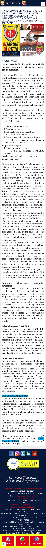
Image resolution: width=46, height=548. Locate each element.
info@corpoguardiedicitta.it (25, 496)
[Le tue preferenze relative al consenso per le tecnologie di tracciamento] (4, 544)
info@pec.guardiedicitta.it (25, 498)
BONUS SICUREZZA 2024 (15, 396)
